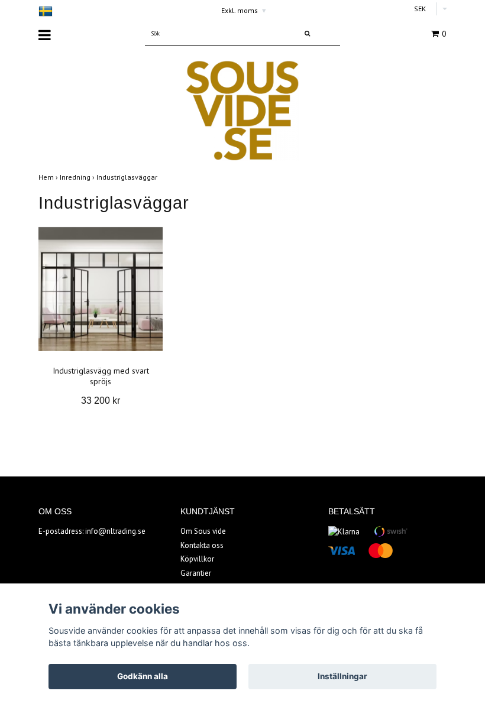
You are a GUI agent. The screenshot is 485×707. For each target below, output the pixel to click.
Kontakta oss (202, 545)
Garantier (195, 573)
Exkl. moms (243, 10)
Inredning (78, 177)
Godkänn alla (142, 676)
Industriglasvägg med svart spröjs (101, 376)
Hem (49, 177)
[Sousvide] (242, 110)
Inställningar (342, 676)
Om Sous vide (203, 531)
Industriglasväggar (127, 177)
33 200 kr (100, 400)
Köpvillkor (197, 559)
